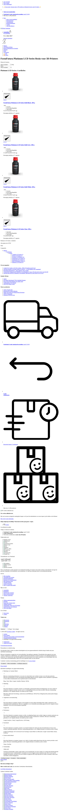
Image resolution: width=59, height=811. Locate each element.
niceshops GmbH (11, 631)
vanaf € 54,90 (16, 14)
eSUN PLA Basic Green (9, 284)
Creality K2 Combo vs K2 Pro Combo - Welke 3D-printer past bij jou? (19, 268)
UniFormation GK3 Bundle (9, 282)
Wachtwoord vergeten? (8, 592)
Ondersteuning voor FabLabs (10, 606)
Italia (8, 788)
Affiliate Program (7, 604)
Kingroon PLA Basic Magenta (10, 291)
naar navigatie (6, 1)
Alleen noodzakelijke (11, 663)
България (11, 779)
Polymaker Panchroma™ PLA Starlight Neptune (14, 280)
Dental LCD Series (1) (17, 255)
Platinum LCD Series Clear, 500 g (17, 229)
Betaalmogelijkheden (8, 578)
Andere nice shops (7, 643)
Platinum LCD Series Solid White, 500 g (19, 187)
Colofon (5, 634)
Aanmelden (6, 590)
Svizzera (11, 805)
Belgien (10, 775)
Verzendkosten (9, 22)
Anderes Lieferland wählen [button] (7, 771)
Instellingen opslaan (5, 758)
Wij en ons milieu (7, 608)
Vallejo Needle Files (8, 289)
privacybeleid (32, 661)
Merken (5, 250)
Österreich (12, 792)
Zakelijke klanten (7, 582)
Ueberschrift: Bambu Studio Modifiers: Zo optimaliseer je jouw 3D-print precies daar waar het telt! (25, 272)
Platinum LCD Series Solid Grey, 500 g (18, 145)
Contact (8, 24)
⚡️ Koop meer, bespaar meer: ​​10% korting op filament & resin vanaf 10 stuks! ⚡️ (22, 7)
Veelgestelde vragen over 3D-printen (11, 605)
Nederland (12, 790)
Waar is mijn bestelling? (11, 19)
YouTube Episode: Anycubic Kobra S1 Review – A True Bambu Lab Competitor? (22, 269)
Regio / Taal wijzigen (14, 629)
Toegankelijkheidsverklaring (9, 638)
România (11, 809)
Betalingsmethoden (10, 23)
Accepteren (3, 663)
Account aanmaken (7, 38)
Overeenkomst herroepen (6, 645)
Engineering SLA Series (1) (18, 259)
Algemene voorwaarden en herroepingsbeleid (13, 636)
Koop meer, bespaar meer (9, 603)
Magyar (10, 789)
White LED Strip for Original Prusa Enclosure (13, 292)
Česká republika (16, 780)
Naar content (6, 3)
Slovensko (12, 797)
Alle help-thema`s (10, 26)
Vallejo (5, 279)
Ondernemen (6, 641)
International (13, 774)
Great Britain (14, 801)
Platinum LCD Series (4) (17, 262)
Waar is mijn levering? (8, 594)
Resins (10, 253)
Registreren (6, 591)
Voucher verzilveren (8, 595)
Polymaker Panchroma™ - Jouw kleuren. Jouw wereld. (16, 270)
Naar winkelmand (7, 4)
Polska (9, 793)
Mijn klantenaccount (8, 581)
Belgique (11, 776)
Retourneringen (9, 20)
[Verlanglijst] (4, 40)
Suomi (9, 798)
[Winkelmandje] (30, 42)
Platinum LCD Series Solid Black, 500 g (19, 102)
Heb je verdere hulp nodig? (9, 585)
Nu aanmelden (6, 33)
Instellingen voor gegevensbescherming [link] (12, 639)
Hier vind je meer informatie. (7, 518)
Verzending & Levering (8, 577)
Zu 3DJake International (6, 769)
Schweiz (11, 802)
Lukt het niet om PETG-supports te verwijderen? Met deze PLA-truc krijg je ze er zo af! (23, 273)
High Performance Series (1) (18, 261)
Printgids (5, 601)
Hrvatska (11, 785)
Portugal (11, 794)
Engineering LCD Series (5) (18, 258)
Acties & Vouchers (7, 584)
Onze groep (6, 613)
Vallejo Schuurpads (7, 293)
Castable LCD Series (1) (17, 254)
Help (4, 18)
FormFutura (9, 252)
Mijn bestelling (6, 576)
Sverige (10, 800)
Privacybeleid (6, 635)
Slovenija (11, 796)
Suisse (9, 804)
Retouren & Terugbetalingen (9, 580)
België (9, 777)
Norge (9, 807)
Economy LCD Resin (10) (18, 257)
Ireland (9, 787)
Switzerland (13, 806)
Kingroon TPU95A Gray (9, 295)
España (10, 783)
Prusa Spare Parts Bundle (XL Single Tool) (13, 281)
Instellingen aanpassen (22, 663)
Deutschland (13, 781)
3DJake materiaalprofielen (9, 600)
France (9, 784)
